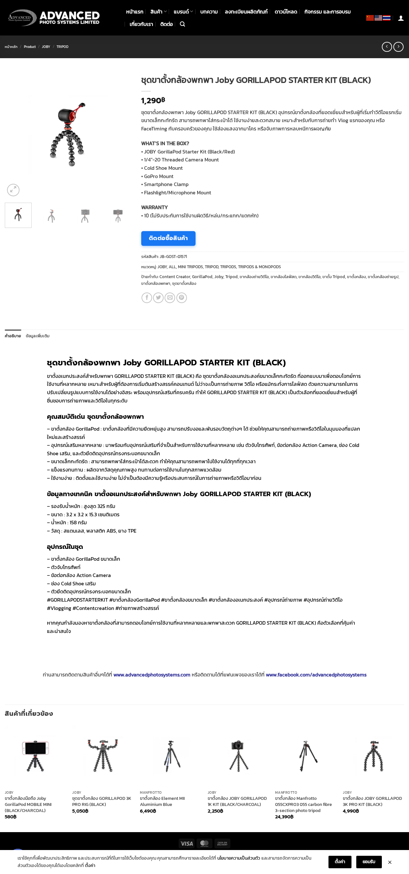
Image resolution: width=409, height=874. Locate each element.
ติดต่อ (166, 24)
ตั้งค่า (90, 865)
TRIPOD (62, 46)
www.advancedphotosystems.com (151, 674)
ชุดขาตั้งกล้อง (184, 283)
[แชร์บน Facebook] (147, 298)
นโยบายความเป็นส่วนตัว (238, 858)
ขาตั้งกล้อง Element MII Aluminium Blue (162, 801)
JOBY (46, 46)
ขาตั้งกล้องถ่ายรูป (383, 277)
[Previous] (15, 134)
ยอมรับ (369, 861)
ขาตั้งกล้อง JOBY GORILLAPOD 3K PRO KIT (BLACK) (372, 801)
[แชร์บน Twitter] (158, 298)
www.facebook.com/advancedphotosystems (316, 674)
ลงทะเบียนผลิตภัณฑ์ (246, 11)
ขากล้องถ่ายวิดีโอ (254, 277)
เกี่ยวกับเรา (141, 24)
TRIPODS (228, 267)
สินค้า (156, 11)
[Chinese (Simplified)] (370, 17)
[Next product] (387, 47)
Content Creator (174, 277)
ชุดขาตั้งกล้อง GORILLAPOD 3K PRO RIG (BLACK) (101, 801)
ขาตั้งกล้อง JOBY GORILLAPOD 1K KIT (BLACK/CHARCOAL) (237, 801)
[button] (182, 24)
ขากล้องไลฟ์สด (284, 277)
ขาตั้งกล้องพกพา (155, 283)
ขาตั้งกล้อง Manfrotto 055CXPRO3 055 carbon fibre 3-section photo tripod (303, 804)
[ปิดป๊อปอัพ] (389, 862)
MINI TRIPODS (190, 267)
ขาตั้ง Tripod (333, 277)
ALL (172, 267)
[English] (378, 17)
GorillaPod (202, 277)
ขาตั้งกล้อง (356, 277)
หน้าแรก (134, 11)
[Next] (121, 134)
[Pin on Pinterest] (181, 298)
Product (30, 46)
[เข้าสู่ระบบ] (401, 18)
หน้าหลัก (11, 46)
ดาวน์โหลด (286, 11)
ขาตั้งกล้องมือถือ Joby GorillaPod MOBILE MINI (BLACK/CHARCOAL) (28, 804)
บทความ (209, 11)
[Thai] (387, 17)
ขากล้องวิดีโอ (309, 277)
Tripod (231, 277)
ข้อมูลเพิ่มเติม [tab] (38, 336)
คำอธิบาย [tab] (13, 336)
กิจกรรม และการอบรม (328, 11)
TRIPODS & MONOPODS (259, 267)
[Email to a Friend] (170, 298)
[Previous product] (398, 47)
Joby (218, 277)
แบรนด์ (181, 11)
